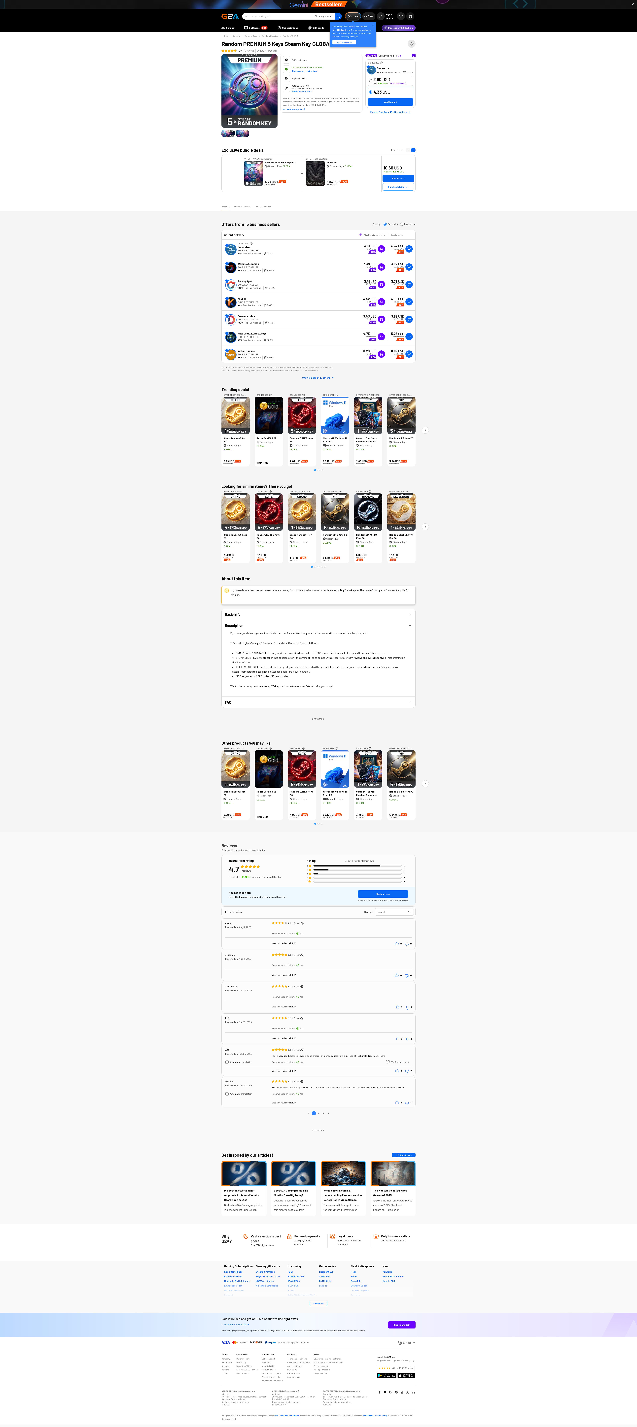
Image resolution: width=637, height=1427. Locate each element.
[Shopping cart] (410, 16)
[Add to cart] (409, 249)
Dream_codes (246, 316)
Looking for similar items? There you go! (256, 486)
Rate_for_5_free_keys (252, 333)
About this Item (264, 206)
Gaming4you (245, 281)
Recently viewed (242, 206)
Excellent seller (248, 250)
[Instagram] (402, 1392)
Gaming (236, 36)
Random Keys (251, 36)
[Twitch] (390, 1392)
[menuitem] (227, 28)
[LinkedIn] (413, 1392)
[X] (407, 1392)
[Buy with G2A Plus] (381, 249)
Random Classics (270, 36)
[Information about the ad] (381, 63)
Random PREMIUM (291, 36)
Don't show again (344, 42)
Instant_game (246, 350)
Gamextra (383, 68)
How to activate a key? (302, 91)
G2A (226, 36)
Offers (225, 206)
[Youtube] (385, 1392)
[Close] (632, 4)
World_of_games (248, 263)
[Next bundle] (413, 150)
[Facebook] (379, 1392)
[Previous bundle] (408, 150)
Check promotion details (233, 1324)
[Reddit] (396, 1392)
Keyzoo (242, 298)
